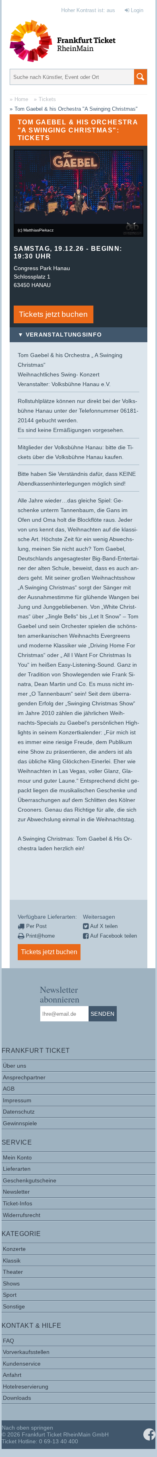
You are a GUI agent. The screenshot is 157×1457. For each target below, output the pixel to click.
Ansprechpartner (24, 1077)
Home (21, 99)
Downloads (17, 1398)
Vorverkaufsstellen (26, 1352)
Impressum (17, 1100)
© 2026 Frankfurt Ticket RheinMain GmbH (55, 1434)
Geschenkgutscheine (29, 1180)
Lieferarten (17, 1169)
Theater (13, 1272)
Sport (10, 1295)
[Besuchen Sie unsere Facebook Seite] (149, 1434)
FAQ (8, 1340)
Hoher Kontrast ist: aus (88, 10)
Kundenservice (22, 1363)
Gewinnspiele (20, 1123)
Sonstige (14, 1306)
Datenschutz (19, 1111)
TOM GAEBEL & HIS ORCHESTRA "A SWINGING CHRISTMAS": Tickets (78, 130)
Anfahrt (12, 1375)
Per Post (36, 926)
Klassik (12, 1260)
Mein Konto (17, 1157)
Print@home (39, 936)
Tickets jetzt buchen (53, 314)
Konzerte (14, 1249)
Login (136, 10)
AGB (8, 1088)
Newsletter (16, 1191)
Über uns (14, 1065)
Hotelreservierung (25, 1386)
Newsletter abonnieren (59, 994)
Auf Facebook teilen (113, 936)
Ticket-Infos (17, 1203)
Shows (11, 1283)
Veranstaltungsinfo (64, 334)
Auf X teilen (103, 926)
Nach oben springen (27, 1427)
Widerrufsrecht (21, 1215)
